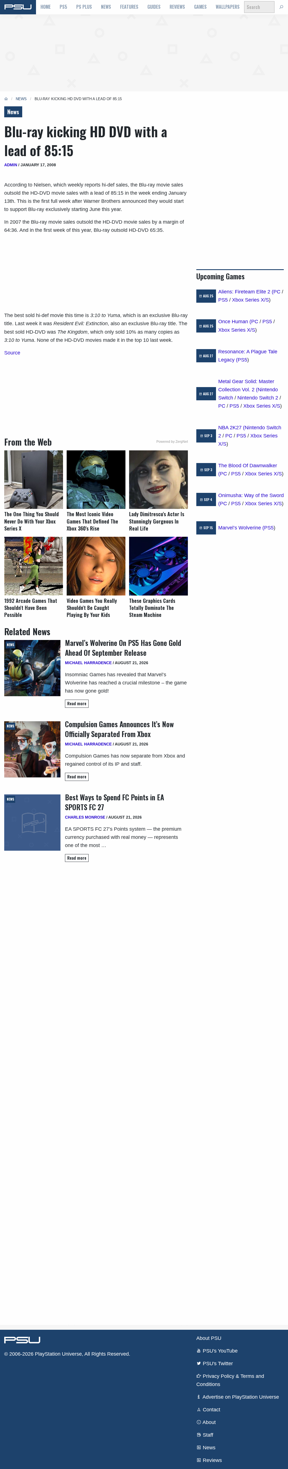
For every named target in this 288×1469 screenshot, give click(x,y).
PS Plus (84, 6)
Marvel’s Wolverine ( (241, 528)
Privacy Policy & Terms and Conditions (230, 1380)
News (106, 6)
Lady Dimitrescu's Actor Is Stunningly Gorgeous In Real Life (156, 521)
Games (200, 6)
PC (276, 292)
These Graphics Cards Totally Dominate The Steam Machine (152, 607)
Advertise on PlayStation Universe (240, 1397)
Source (12, 353)
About (208, 1422)
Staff (207, 1435)
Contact (210, 1409)
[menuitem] (45, 7)
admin (10, 165)
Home (45, 6)
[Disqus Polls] (96, 945)
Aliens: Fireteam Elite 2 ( (245, 292)
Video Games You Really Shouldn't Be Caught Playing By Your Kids (92, 607)
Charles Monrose (85, 817)
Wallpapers (228, 6)
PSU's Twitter (217, 1363)
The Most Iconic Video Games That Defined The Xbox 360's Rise (92, 521)
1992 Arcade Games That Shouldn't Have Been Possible (30, 607)
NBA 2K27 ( (231, 427)
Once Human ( (234, 321)
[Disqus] (96, 1093)
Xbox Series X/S (250, 300)
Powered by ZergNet (172, 442)
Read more (76, 703)
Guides (154, 6)
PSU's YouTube (219, 1351)
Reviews (177, 6)
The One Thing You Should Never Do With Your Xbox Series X (31, 521)
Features (129, 6)
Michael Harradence (88, 663)
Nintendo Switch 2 (257, 398)
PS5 (63, 6)
